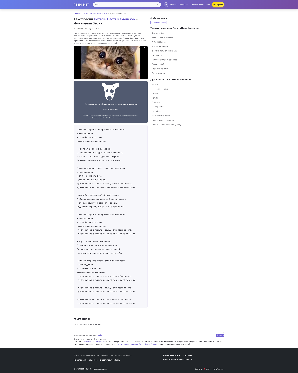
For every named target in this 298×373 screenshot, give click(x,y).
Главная (77, 13)
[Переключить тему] (166, 4)
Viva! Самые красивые (162, 37)
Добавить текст (197, 5)
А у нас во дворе (160, 46)
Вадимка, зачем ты (160, 69)
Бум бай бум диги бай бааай (165, 60)
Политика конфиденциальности (177, 359)
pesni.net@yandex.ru (111, 360)
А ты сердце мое (160, 42)
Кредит (155, 93)
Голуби (155, 98)
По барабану (158, 107)
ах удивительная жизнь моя (164, 51)
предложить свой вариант (93, 341)
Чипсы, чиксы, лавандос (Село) (166, 124)
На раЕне (156, 111)
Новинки (173, 5)
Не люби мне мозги (161, 115)
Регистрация (218, 5)
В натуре (156, 102)
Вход (208, 5)
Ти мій (155, 84)
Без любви (157, 55)
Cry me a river (158, 33)
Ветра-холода (158, 73)
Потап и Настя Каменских (95, 13)
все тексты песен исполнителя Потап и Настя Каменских (136, 344)
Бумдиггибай (158, 64)
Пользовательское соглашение (177, 355)
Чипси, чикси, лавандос (163, 120)
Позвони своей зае (160, 89)
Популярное (183, 5)
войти (100, 335)
